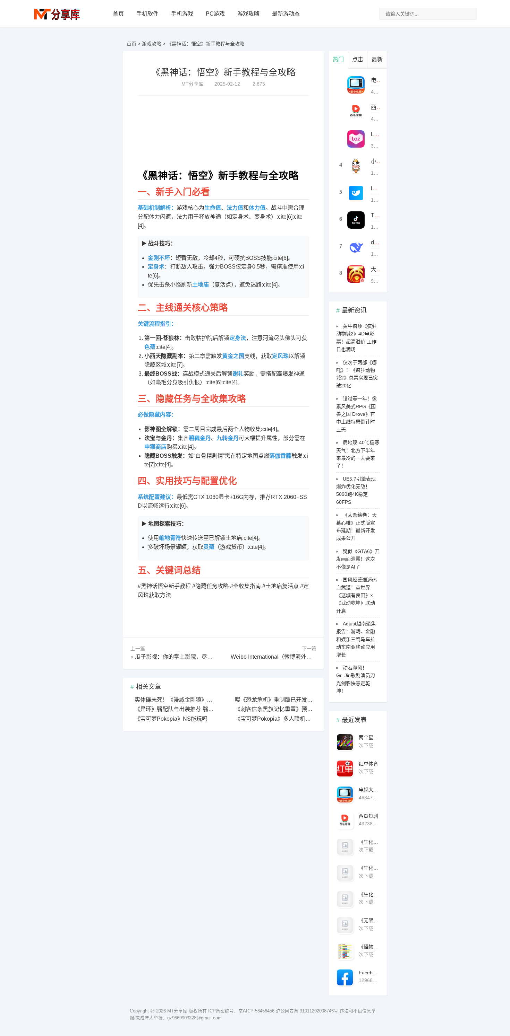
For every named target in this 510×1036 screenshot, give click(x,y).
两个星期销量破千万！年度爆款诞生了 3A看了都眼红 (369, 737)
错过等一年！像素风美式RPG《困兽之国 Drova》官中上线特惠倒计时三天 (356, 414)
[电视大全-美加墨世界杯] (356, 85)
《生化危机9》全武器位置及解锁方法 (369, 894)
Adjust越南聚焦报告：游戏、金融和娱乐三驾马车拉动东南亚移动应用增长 (356, 639)
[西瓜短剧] (356, 112)
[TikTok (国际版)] (356, 220)
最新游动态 (286, 14)
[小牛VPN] (356, 166)
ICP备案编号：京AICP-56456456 (241, 1011)
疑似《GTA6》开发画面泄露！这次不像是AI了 (358, 559)
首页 (118, 14)
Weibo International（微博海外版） (274, 657)
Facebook (369, 972)
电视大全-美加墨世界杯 (369, 789)
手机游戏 (182, 14)
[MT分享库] (57, 19)
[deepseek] (356, 247)
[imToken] (356, 193)
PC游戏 (215, 14)
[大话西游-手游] (356, 274)
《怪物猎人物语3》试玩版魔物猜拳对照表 (369, 946)
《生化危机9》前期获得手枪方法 (369, 842)
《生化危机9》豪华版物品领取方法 (369, 868)
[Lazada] (356, 139)
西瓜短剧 (368, 816)
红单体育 (368, 763)
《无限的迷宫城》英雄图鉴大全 (369, 920)
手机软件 (147, 14)
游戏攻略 (248, 14)
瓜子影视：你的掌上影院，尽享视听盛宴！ (187, 657)
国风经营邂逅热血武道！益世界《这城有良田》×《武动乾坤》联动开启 (356, 595)
